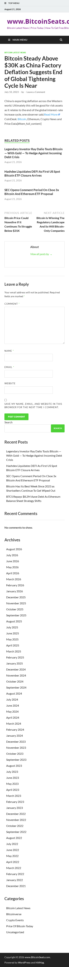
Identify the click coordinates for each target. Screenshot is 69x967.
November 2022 (16, 819)
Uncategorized (15, 932)
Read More (51, 114)
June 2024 (12, 705)
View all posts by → (41, 254)
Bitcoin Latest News (15, 52)
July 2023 (12, 771)
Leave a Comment (36, 92)
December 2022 (16, 813)
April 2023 (12, 789)
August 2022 (14, 837)
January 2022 (14, 880)
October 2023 (14, 753)
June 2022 (12, 849)
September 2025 (16, 615)
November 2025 (16, 603)
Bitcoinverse (13, 914)
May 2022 (12, 855)
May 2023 (12, 783)
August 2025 (14, 621)
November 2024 (16, 675)
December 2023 (16, 741)
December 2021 (16, 886)
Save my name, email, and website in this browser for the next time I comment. (33, 405)
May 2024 (12, 711)
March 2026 (13, 579)
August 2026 (14, 549)
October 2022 (14, 825)
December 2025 (16, 597)
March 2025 (13, 651)
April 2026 (12, 573)
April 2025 (12, 645)
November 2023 (16, 747)
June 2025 (12, 633)
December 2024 (16, 669)
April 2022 (12, 862)
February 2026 (15, 585)
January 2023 (14, 807)
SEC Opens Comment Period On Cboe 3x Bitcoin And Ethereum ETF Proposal (31, 192)
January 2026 (14, 591)
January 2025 (14, 663)
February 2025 (15, 657)
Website (10, 383)
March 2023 (13, 795)
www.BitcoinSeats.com (37, 957)
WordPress (24, 962)
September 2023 (16, 759)
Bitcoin (22, 119)
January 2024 (14, 735)
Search (8, 422)
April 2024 (12, 717)
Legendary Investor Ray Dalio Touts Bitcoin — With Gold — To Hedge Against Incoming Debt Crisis (33, 153)
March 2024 (13, 723)
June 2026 (12, 561)
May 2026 (12, 567)
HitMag (40, 962)
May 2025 (12, 639)
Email (9, 367)
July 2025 (12, 627)
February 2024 (15, 729)
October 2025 (14, 609)
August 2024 (14, 693)
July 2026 (12, 555)
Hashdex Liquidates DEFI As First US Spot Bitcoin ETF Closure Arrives (32, 173)
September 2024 (16, 687)
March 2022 (13, 868)
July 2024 (12, 699)
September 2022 (16, 831)
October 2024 (14, 681)
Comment (12, 303)
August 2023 (14, 765)
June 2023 (12, 777)
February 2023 (15, 801)
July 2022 (12, 843)
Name (9, 350)
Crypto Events (15, 920)
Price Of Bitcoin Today (19, 926)
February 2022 (15, 874)
